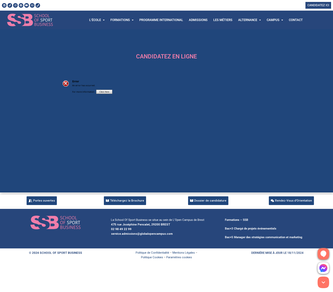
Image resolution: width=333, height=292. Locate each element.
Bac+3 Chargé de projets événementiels (250, 228)
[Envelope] (32, 5)
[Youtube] (26, 5)
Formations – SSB (236, 220)
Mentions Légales (183, 252)
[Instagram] (15, 5)
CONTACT (296, 20)
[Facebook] (21, 5)
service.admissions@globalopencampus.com (142, 233)
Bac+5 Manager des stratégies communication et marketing (263, 237)
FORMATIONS (120, 20)
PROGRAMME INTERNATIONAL (161, 20)
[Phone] (37, 5)
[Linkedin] (4, 5)
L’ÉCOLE (95, 20)
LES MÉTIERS (222, 20)
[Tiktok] (10, 5)
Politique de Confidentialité (152, 252)
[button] (97, 20)
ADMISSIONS (198, 20)
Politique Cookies (152, 257)
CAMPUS (273, 20)
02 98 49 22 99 (121, 229)
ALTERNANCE (247, 20)
